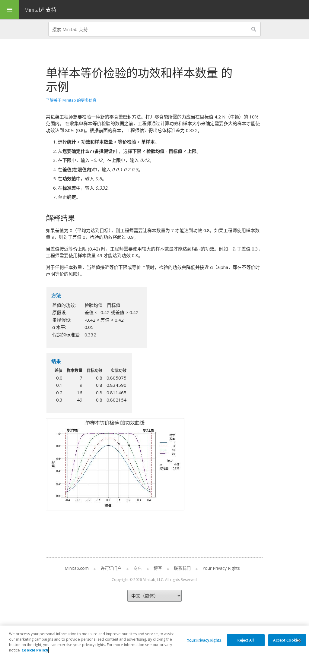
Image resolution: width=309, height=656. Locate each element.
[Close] (299, 640)
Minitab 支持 (40, 9)
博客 (158, 568)
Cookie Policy (34, 650)
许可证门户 (111, 568)
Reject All (245, 639)
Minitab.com (77, 568)
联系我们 (182, 568)
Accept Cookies (287, 639)
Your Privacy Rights (204, 639)
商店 (137, 568)
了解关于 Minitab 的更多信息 (71, 100)
